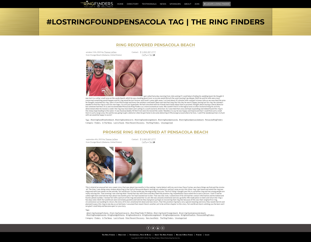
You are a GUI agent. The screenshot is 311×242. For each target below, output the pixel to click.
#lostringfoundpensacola (168, 120)
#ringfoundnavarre (133, 215)
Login (207, 235)
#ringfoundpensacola (171, 215)
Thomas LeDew (110, 52)
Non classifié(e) (152, 218)
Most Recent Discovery (134, 123)
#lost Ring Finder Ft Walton (141, 213)
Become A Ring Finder (184, 235)
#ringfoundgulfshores (116, 215)
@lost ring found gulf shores (97, 213)
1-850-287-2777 (149, 52)
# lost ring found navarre (119, 213)
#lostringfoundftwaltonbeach (102, 120)
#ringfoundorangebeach (151, 215)
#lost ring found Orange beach (166, 213)
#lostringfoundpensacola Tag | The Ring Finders (155, 21)
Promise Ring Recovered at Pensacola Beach (155, 132)
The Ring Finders (152, 123)
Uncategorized (167, 123)
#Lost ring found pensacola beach (192, 213)
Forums (199, 235)
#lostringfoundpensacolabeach (191, 120)
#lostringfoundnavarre (124, 120)
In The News (107, 123)
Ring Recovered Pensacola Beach (155, 45)
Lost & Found (119, 123)
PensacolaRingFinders (214, 120)
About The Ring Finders (164, 235)
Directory (122, 235)
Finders (97, 123)
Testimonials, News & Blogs (140, 235)
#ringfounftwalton (188, 215)
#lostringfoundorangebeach (146, 120)
